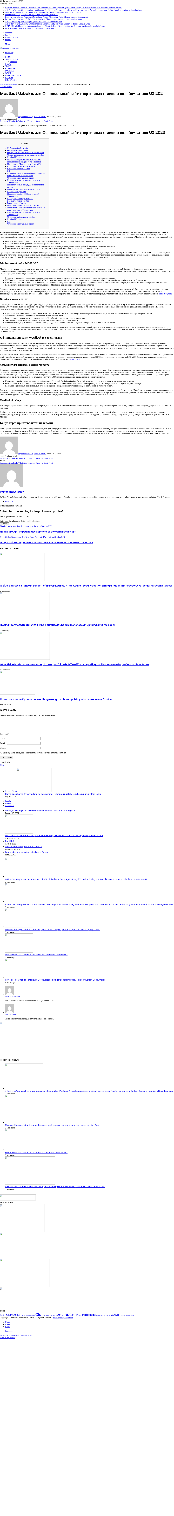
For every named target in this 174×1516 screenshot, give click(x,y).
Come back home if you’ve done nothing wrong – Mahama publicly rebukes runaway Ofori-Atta (57, 699)
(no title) (9, 841)
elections (22, 1315)
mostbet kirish (74, 359)
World (9, 78)
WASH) (115, 1314)
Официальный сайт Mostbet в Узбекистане (25, 153)
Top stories (11, 59)
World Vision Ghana (128, 1315)
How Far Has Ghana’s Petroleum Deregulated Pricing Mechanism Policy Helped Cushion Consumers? (46, 17)
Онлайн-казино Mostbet (17, 150)
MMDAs (55, 1315)
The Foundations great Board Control (23, 846)
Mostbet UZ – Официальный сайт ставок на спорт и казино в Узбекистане (26, 174)
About (7, 1324)
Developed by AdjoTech (63, 1318)
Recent (8, 803)
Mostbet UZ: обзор (15, 157)
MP (59, 1315)
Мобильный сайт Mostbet (18, 148)
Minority (49, 1315)
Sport (8, 66)
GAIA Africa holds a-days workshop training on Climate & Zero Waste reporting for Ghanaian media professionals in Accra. (55, 26)
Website (3, 748)
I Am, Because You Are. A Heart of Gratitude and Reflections (30, 28)
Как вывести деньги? (16, 192)
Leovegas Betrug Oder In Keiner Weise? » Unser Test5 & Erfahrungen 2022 (41, 810)
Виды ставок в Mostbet (17, 203)
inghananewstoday (25, 117)
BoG (2, 1315)
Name (3, 738)
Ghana (40, 1314)
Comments (9, 806)
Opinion (13, 62)
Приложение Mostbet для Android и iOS (24, 164)
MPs (63, 1315)
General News (11, 84)
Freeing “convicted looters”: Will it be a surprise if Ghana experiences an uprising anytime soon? (44, 19)
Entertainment (13, 75)
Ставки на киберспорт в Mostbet (21, 166)
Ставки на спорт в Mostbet (18, 169)
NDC (68, 1314)
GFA (33, 1315)
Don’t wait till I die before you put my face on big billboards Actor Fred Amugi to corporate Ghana (54, 835)
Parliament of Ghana (103, 1315)
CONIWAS (10, 1314)
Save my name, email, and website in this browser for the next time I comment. (34, 753)
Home (8, 57)
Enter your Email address (10, 521)
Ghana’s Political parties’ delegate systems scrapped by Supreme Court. (33, 21)
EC (18, 1315)
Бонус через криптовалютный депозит (24, 159)
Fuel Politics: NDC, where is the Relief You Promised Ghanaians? (31, 15)
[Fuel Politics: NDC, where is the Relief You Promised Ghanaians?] (19, 952)
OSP (79, 1315)
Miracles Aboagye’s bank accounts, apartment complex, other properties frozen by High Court (43, 12)
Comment (4, 734)
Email (3, 743)
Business (10, 68)
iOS (8, 171)
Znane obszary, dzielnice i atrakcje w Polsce (27, 852)
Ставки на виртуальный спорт (20, 178)
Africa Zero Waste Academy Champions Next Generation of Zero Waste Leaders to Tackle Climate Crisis (47, 24)
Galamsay (29, 1315)
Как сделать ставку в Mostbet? (20, 198)
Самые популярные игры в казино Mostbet (25, 155)
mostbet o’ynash (165, 294)
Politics (9, 71)
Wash (8, 73)
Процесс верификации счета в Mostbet (24, 162)
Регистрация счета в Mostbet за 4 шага (23, 189)
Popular (8, 801)
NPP (75, 1314)
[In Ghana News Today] (10, 48)
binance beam (10, 1014)
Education (11, 80)
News (8, 64)
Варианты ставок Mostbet (18, 201)
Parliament (89, 1314)
